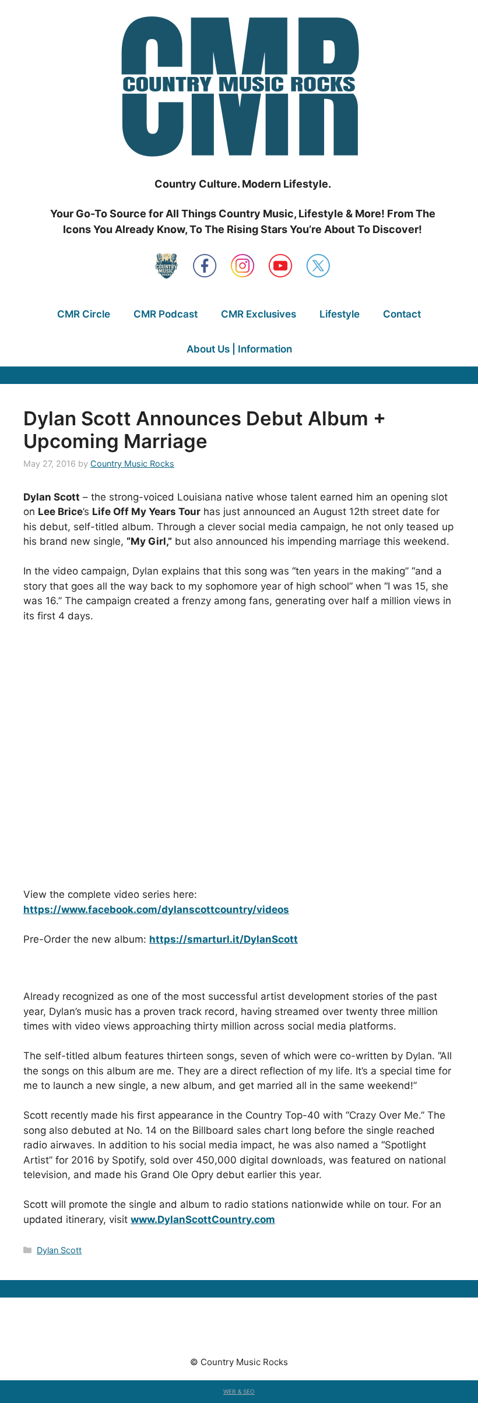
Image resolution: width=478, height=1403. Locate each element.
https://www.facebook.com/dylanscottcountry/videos (156, 909)
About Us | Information (239, 349)
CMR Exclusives (258, 314)
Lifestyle (339, 314)
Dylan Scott (59, 1250)
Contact (402, 314)
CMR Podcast (165, 314)
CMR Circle (83, 314)
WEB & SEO (239, 1391)
